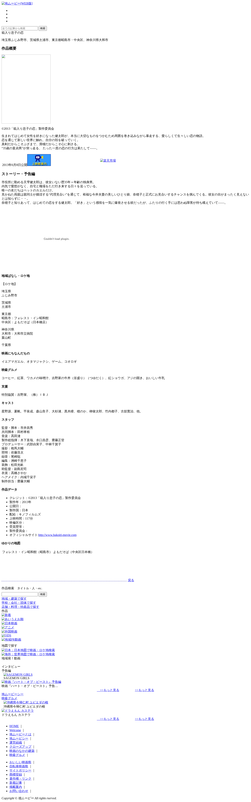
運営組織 (15, 742)
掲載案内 (15, 786)
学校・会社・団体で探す (19, 602)
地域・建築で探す (14, 598)
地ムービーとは (20, 734)
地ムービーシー (13, 694)
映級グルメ (9, 698)
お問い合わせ (18, 791)
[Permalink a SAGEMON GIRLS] (18, 674)
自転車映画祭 (18, 766)
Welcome (15, 730)
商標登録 (15, 774)
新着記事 (15, 782)
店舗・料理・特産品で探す (20, 606)
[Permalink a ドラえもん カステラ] (18, 710)
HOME (14, 726)
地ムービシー (18, 738)
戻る (131, 580)
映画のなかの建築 (22, 750)
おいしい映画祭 (20, 762)
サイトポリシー (20, 770)
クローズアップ (20, 746)
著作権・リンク (20, 778)
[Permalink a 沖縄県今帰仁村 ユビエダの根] (26, 702)
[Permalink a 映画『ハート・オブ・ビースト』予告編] (31, 681)
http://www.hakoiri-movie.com (57, 535)
